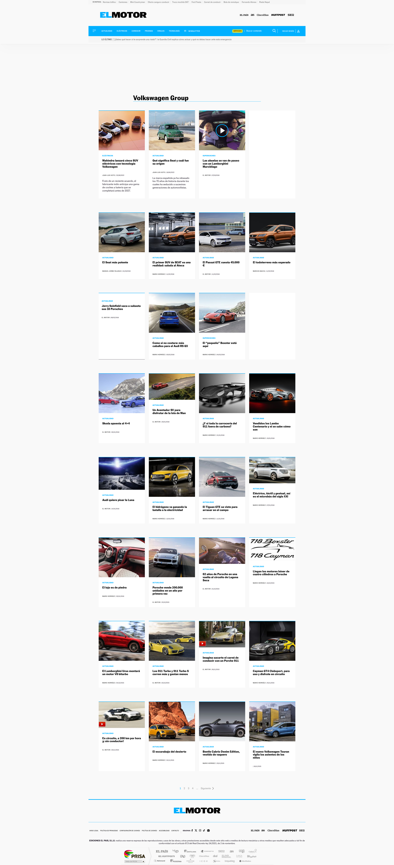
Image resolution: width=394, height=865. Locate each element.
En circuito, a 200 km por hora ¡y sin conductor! (121, 740)
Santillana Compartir (207, 851)
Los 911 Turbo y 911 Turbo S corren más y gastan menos (171, 673)
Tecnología (174, 31)
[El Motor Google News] (208, 830)
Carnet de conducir (212, 2)
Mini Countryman (137, 2)
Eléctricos (122, 31)
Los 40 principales (176, 851)
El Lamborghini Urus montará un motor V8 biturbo (121, 673)
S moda (216, 861)
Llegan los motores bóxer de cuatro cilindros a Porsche (271, 573)
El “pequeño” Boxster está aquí (220, 344)
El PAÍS (162, 851)
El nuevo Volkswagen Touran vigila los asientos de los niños (271, 754)
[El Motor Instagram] (200, 830)
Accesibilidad (164, 831)
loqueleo (230, 861)
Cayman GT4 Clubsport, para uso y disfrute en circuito (271, 673)
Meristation (245, 861)
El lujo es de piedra (114, 587)
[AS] (252, 15)
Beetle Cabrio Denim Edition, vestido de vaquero (221, 753)
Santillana (191, 851)
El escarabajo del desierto (169, 751)
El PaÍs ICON (203, 861)
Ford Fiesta (197, 2)
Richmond (160, 861)
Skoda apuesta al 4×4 (116, 423)
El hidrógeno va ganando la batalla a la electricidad (170, 508)
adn (240, 851)
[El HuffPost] (278, 15)
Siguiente (206, 788)
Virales (160, 31)
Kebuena (249, 856)
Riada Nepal (264, 2)
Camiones (123, 2)
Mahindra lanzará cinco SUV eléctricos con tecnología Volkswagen (120, 163)
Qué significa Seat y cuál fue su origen (171, 162)
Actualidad (106, 31)
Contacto (175, 831)
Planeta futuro (238, 856)
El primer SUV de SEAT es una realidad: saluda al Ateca (172, 264)
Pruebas (149, 31)
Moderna (175, 861)
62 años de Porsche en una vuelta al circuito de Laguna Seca (220, 577)
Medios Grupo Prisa (134, 861)
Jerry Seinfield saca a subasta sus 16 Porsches (121, 307)
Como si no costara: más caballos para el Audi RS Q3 (170, 344)
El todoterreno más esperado (271, 262)
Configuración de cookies (130, 831)
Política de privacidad (109, 831)
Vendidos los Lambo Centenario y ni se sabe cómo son (272, 426)
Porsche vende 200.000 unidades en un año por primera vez (168, 590)
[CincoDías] (263, 15)
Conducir (136, 31)
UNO (183, 856)
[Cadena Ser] (291, 15)
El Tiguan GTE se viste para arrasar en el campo (220, 508)
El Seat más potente (115, 262)
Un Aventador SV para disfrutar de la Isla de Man (169, 412)
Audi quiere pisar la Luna (118, 500)
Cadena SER (220, 851)
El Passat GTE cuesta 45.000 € (221, 264)
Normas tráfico (109, 2)
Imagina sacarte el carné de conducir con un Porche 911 (221, 659)
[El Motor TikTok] (204, 830)
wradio (192, 856)
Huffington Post (166, 856)
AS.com (230, 851)
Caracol (251, 851)
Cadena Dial (215, 856)
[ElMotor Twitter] (196, 830)
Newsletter (194, 31)
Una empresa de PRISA (134, 854)
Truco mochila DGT (180, 2)
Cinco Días (204, 856)
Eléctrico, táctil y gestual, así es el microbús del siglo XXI (271, 495)
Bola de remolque (231, 2)
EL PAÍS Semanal (226, 856)
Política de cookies (149, 831)
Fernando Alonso (249, 2)
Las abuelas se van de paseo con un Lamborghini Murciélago (221, 163)
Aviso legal (93, 831)
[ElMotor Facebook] (192, 830)
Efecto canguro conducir (159, 2)
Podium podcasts (190, 861)
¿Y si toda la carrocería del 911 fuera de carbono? (220, 425)
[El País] (244, 15)
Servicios (237, 31)
